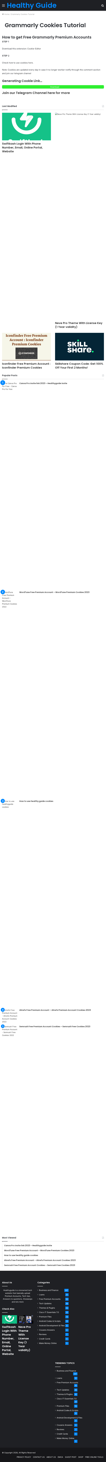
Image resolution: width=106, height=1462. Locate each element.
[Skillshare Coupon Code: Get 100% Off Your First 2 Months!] (79, 346)
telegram (18, 73)
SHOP (80, 1457)
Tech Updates (45, 1303)
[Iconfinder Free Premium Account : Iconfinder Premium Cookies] (26, 346)
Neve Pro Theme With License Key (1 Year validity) (24, 1338)
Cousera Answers (47, 1330)
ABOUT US (51, 1457)
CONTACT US (39, 1457)
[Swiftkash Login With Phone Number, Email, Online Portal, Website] (26, 126)
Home (6, 14)
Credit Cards (44, 1339)
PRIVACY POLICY (24, 1457)
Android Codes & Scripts (50, 1321)
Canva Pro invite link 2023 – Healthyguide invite (43, 383)
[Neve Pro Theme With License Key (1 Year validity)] (79, 216)
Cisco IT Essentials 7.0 (49, 1312)
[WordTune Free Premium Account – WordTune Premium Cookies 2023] (9, 694)
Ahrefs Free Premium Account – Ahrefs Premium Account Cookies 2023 (55, 1010)
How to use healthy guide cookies (36, 801)
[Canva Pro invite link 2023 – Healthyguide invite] (9, 485)
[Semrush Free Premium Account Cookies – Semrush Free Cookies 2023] (9, 1128)
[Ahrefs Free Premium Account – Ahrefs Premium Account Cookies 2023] (9, 1016)
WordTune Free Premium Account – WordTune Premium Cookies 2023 (54, 592)
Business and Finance (48, 1290)
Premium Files (45, 1317)
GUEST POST (70, 1457)
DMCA (60, 1457)
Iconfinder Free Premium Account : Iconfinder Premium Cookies (26, 366)
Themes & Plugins (47, 1308)
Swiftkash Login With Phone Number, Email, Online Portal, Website (22, 147)
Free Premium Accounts (49, 1299)
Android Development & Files (52, 1325)
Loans (41, 1295)
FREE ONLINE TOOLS (94, 1457)
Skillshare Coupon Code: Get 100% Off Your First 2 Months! (79, 366)
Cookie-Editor (34, 48)
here (30, 62)
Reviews (43, 1334)
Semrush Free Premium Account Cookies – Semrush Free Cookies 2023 (54, 1026)
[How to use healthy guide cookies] (9, 903)
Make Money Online (48, 1343)
